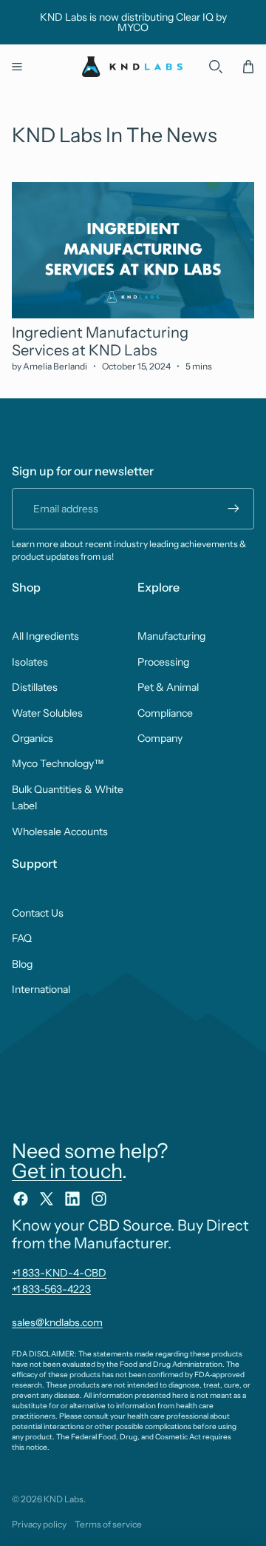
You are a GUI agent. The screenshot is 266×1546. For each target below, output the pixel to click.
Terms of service (108, 1524)
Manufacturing (171, 636)
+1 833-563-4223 (51, 1289)
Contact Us (38, 913)
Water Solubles (47, 713)
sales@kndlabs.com (57, 1322)
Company (160, 738)
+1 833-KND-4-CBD (59, 1272)
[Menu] (17, 67)
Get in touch (67, 1171)
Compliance (165, 713)
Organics (32, 738)
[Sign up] (233, 509)
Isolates (30, 662)
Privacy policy (39, 1524)
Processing (163, 662)
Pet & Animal (168, 687)
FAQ (22, 938)
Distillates (35, 687)
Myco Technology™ (58, 763)
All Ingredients (45, 636)
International (41, 989)
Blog (22, 964)
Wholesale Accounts (60, 831)
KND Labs (63, 1499)
